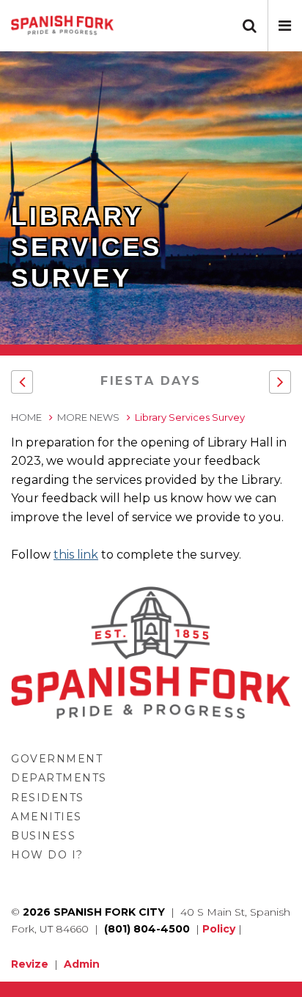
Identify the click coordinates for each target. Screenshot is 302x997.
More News (88, 417)
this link (76, 555)
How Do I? (47, 854)
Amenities (46, 816)
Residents (47, 797)
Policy (218, 928)
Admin (82, 964)
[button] (285, 25)
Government (57, 758)
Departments (59, 777)
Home (26, 417)
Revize (29, 964)
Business (43, 835)
